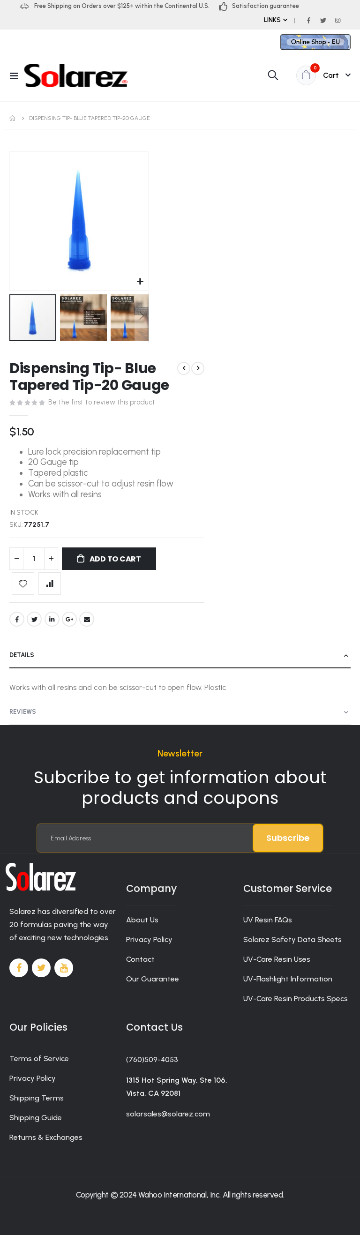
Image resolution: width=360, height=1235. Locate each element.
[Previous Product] (183, 368)
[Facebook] (308, 20)
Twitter (34, 619)
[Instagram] (337, 20)
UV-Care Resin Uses (276, 959)
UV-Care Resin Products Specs (295, 998)
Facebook (16, 619)
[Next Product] (197, 368)
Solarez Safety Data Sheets (292, 939)
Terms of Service (39, 1058)
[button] (140, 282)
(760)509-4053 (152, 1059)
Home (12, 118)
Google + (69, 619)
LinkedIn (52, 619)
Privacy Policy (149, 939)
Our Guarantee (152, 978)
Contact (140, 959)
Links (272, 20)
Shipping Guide (35, 1117)
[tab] (180, 655)
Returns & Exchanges (45, 1137)
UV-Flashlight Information (287, 978)
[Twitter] (323, 20)
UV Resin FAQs (267, 919)
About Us (142, 919)
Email (86, 619)
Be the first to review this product (101, 402)
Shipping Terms (36, 1097)
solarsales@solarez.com (168, 1113)
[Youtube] (63, 967)
